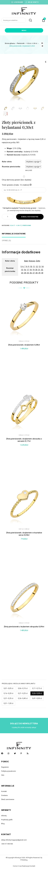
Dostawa (4, 795)
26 (31, 273)
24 (25, 273)
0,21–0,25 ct (23, 693)
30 (42, 273)
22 (42, 270)
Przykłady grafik (7, 820)
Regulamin (5, 767)
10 (31, 266)
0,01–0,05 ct (8, 688)
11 (34, 266)
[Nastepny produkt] (42, 46)
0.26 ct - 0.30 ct (32, 43)
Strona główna (10, 43)
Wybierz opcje (24, 671)
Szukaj (29, 20)
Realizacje (25, 866)
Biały (26, 261)
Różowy (32, 261)
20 (36, 270)
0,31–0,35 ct (8, 698)
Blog (3, 823)
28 (36, 273)
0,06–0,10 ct (23, 688)
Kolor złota (7, 162)
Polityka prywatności (8, 771)
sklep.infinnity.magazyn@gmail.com (14, 840)
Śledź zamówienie (7, 799)
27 (34, 273)
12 (37, 266)
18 (31, 270)
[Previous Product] (42, 43)
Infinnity (4, 816)
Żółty (38, 261)
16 (25, 270)
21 (39, 270)
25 (28, 273)
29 (39, 273)
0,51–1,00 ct (8, 703)
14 (42, 266)
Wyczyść (28, 170)
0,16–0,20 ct (8, 693)
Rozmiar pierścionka (11, 167)
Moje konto (33, 2)
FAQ (2, 775)
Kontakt (4, 791)
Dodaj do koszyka (29, 217)
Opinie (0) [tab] (6, 240)
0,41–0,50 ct (37, 698)
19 (33, 270)
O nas (20, 866)
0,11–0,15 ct (37, 688)
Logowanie (18, 2)
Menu (24, 30)
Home (15, 866)
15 (22, 270)
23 (22, 273)
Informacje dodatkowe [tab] (14, 234)
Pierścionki (20, 43)
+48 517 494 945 (7, 844)
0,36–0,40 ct (23, 698)
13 (39, 266)
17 (28, 270)
